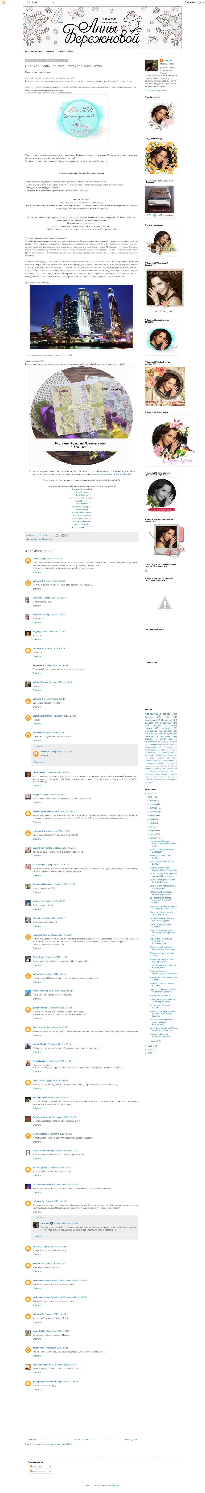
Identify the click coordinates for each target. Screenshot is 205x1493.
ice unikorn (86, 515)
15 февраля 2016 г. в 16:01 (56, 957)
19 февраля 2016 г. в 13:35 (56, 1081)
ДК (169, 714)
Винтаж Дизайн (123, 474)
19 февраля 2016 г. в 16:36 (64, 1117)
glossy (157, 769)
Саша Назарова (82, 501)
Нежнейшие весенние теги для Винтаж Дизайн (162, 919)
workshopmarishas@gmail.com (47, 1280)
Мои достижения (65, 51)
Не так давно (31, 81)
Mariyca (36, 901)
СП (167, 717)
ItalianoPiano (39, 1348)
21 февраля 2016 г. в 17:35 (66, 1382)
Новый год (166, 720)
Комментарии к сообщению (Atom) (56, 1444)
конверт (166, 728)
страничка (150, 720)
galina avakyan (40, 831)
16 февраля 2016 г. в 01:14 (61, 991)
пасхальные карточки (101, 474)
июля (152, 819)
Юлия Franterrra (40, 991)
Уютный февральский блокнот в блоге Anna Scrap (163, 869)
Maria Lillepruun (40, 1134)
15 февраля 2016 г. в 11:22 (60, 935)
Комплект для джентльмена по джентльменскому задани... (162, 1013)
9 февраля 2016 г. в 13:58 (63, 884)
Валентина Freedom (42, 848)
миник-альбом (167, 761)
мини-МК (173, 755)
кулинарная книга (155, 744)
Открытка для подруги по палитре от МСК (161, 913)
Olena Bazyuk (39, 772)
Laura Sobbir (39, 1331)
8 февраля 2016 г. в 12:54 (54, 631)
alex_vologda (39, 865)
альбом (149, 723)
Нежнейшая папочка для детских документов (161, 893)
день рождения (153, 725)
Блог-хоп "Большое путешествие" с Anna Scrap (163, 972)
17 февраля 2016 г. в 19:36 (60, 1008)
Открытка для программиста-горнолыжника (163, 887)
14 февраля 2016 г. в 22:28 (53, 901)
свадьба (162, 734)
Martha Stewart (168, 752)
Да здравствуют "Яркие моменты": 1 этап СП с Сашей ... (161, 900)
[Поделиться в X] (60, 535)
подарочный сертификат (155, 763)
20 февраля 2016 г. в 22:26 (54, 1314)
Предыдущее (131, 1439)
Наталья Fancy (81, 509)
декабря (154, 800)
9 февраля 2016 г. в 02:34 (59, 831)
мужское (168, 731)
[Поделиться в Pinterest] (66, 535)
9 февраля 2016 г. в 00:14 (57, 772)
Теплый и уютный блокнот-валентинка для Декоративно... (162, 1022)
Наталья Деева (40, 1168)
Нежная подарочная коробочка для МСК (160, 1035)
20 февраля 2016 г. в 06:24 (66, 1184)
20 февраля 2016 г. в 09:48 (66, 1223)
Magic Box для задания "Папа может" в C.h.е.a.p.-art (163, 1029)
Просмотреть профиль (155, 90)
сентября (154, 812)
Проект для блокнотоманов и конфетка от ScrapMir (163, 990)
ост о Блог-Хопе (81, 190)
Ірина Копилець (40, 1008)
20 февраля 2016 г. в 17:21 (53, 1263)
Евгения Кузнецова (42, 811)
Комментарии (38, 1471)
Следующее (31, 1439)
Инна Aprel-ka (81, 495)
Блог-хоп (58, 90)
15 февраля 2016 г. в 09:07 (53, 918)
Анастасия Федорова (81, 507)
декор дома (150, 734)
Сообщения (37, 1466)
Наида (36, 795)
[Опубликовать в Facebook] (63, 535)
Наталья (37, 1247)
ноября (153, 804)
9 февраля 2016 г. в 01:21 (63, 811)
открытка (151, 714)
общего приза (54, 364)
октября (154, 808)
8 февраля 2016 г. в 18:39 (64, 716)
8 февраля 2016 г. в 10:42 (50, 559)
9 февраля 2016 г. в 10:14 (64, 848)
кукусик (36, 1263)
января (153, 1041)
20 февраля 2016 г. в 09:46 (54, 1201)
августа (153, 815)
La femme (173, 742)
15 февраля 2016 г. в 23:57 (54, 974)
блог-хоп (37, 539)
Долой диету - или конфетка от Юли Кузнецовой (162, 1000)
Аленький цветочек (42, 1117)
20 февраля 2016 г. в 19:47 (75, 1297)
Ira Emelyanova (40, 1097)
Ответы (39, 746)
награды (148, 782)
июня (152, 823)
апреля (153, 830)
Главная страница (33, 51)
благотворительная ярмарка (156, 774)
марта (153, 834)
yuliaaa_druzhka (40, 682)
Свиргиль (37, 598)
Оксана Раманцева (42, 1365)
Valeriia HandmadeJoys (43, 1151)
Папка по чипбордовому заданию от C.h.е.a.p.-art (162, 948)
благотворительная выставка (161, 771)
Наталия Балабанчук (43, 1184)
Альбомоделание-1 (152, 750)
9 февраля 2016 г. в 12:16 (57, 865)
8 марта (168, 747)
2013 (150, 1053)
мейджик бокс (162, 777)
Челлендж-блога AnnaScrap (119, 81)
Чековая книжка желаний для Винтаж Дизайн (163, 966)
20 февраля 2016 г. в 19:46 (75, 1280)
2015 (150, 1046)
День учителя (157, 758)
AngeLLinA (38, 1081)
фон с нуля (169, 744)
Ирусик (36, 918)
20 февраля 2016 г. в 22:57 (57, 1348)
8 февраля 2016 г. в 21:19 (53, 733)
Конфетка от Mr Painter (160, 995)
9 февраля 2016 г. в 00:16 (51, 795)
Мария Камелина (81, 524)
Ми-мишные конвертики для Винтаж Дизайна (162, 881)
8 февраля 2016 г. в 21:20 (61, 752)
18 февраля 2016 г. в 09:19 (59, 1044)
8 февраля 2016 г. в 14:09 (53, 648)
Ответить (37, 572)
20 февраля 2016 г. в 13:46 (54, 1247)
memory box (166, 739)
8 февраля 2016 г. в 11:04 (53, 581)
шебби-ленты (171, 750)
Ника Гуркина (81, 492)
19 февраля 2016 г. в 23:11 (67, 1151)
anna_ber (45, 1223)
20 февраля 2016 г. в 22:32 (57, 1331)
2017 (150, 793)
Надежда (37, 631)
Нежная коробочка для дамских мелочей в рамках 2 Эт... (163, 843)
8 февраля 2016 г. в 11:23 (54, 598)
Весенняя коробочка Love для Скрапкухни (161, 960)
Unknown (37, 581)
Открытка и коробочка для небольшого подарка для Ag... (162, 932)
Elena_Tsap (38, 957)
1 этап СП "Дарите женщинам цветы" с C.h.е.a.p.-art (163, 875)
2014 (150, 1049)
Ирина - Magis (39, 1044)
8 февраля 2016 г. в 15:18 (53, 699)
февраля (154, 838)
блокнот (149, 717)
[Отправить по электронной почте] (53, 535)
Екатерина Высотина (43, 1382)
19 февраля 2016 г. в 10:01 (61, 1061)
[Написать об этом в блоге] (56, 535)
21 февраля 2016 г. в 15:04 (64, 1365)
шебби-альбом (151, 747)
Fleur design (153, 752)
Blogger (115, 1485)
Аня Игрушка (82, 503)
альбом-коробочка (170, 769)
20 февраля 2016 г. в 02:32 (60, 1168)
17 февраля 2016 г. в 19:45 (56, 1027)
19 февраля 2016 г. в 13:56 (60, 1097)
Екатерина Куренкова (82, 512)
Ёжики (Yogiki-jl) (40, 1061)
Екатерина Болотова (43, 716)
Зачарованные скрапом (155, 742)
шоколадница (151, 731)
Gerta (35, 559)
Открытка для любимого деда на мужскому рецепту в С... (163, 907)
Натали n (77, 515)
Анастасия (38, 1027)
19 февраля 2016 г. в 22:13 (60, 1134)
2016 (150, 797)
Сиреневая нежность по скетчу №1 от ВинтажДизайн (161, 941)
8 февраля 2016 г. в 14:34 (56, 665)
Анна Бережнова (76, 498)
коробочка (165, 723)
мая (152, 827)
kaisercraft (149, 755)
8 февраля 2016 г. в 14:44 (60, 682)
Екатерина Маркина (42, 884)
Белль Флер (161, 755)
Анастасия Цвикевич (81, 521)
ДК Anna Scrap (47, 539)
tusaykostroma (40, 935)
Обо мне (50, 51)
